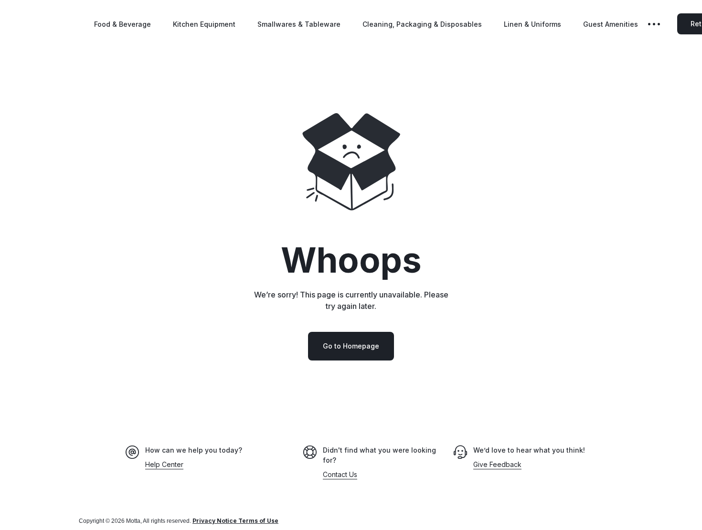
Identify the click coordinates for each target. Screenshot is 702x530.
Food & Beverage (122, 24)
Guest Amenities (610, 24)
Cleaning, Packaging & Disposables (422, 24)
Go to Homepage (351, 346)
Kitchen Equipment (204, 24)
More (661, 24)
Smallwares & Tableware (298, 24)
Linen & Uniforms (532, 24)
